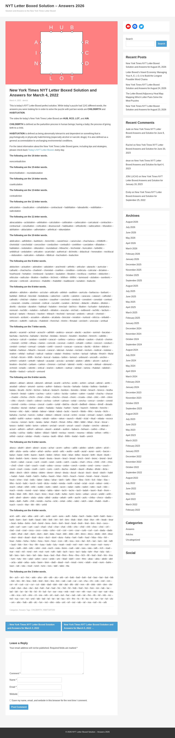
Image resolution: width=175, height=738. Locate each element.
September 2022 (134, 472)
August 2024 (132, 350)
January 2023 (132, 451)
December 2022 (133, 456)
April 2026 (131, 243)
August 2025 (132, 286)
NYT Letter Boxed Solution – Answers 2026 (44, 6)
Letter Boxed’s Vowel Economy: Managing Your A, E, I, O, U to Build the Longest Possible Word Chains (146, 76)
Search (129, 39)
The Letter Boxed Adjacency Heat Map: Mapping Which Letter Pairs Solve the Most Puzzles (145, 97)
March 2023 (131, 440)
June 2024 (131, 360)
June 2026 (131, 232)
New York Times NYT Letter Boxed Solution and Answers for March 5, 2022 (88, 626)
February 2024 (133, 382)
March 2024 (131, 376)
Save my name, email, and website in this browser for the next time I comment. (49, 700)
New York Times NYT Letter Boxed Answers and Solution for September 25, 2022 (144, 196)
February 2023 (133, 446)
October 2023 (132, 403)
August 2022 (132, 478)
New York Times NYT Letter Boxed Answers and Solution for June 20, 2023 (146, 149)
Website (14, 694)
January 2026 (132, 259)
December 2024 (133, 328)
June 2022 (131, 488)
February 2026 (133, 254)
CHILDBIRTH (36, 610)
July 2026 (130, 227)
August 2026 (132, 222)
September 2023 (134, 408)
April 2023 (131, 435)
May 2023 (130, 430)
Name (13, 680)
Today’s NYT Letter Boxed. (41, 150)
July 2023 (130, 419)
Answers (22, 610)
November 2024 (133, 334)
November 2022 (133, 462)
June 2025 (131, 296)
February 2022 (133, 510)
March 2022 (131, 504)
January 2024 (132, 387)
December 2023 (133, 392)
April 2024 (131, 371)
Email (13, 687)
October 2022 (132, 467)
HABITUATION (49, 610)
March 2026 (131, 248)
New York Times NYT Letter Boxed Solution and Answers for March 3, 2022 (31, 626)
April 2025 (131, 307)
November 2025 (133, 270)
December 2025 (133, 264)
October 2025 (132, 275)
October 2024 (132, 339)
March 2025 (131, 312)
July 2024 (130, 355)
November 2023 (133, 398)
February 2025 (133, 318)
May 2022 (130, 494)
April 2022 (131, 499)
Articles (129, 534)
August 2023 (132, 414)
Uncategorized (133, 540)
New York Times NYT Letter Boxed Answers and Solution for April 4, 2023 (145, 164)
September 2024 (134, 344)
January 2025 (132, 323)
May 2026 (130, 238)
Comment (15, 673)
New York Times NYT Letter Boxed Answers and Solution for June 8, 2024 (145, 133)
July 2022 (130, 483)
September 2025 (134, 280)
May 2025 (130, 302)
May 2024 (130, 366)
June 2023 (131, 424)
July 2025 (130, 291)
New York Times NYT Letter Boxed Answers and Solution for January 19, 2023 (144, 180)
